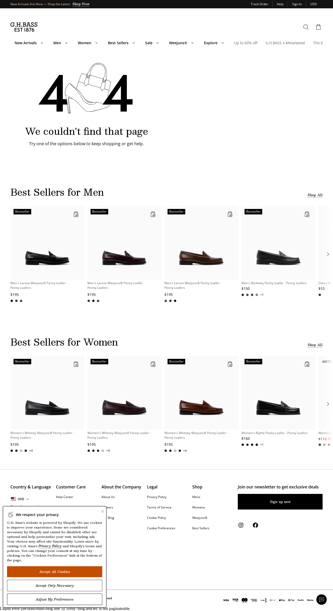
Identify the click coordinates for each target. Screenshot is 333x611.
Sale (148, 43)
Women (84, 43)
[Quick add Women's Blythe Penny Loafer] (307, 364)
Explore (210, 43)
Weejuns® (178, 43)
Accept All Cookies (54, 571)
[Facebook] (255, 525)
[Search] (306, 27)
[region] (166, 254)
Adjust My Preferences (54, 599)
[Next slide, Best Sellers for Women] (328, 404)
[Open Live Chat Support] (321, 599)
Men (57, 43)
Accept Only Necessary (54, 585)
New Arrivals (26, 43)
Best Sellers (118, 43)
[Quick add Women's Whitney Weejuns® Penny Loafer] (76, 364)
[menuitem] (42, 43)
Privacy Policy (50, 546)
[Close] (102, 511)
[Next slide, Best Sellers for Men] (328, 254)
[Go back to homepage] (23, 27)
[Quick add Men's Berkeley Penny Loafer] (307, 214)
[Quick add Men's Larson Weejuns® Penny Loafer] (76, 214)
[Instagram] (241, 525)
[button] (318, 27)
